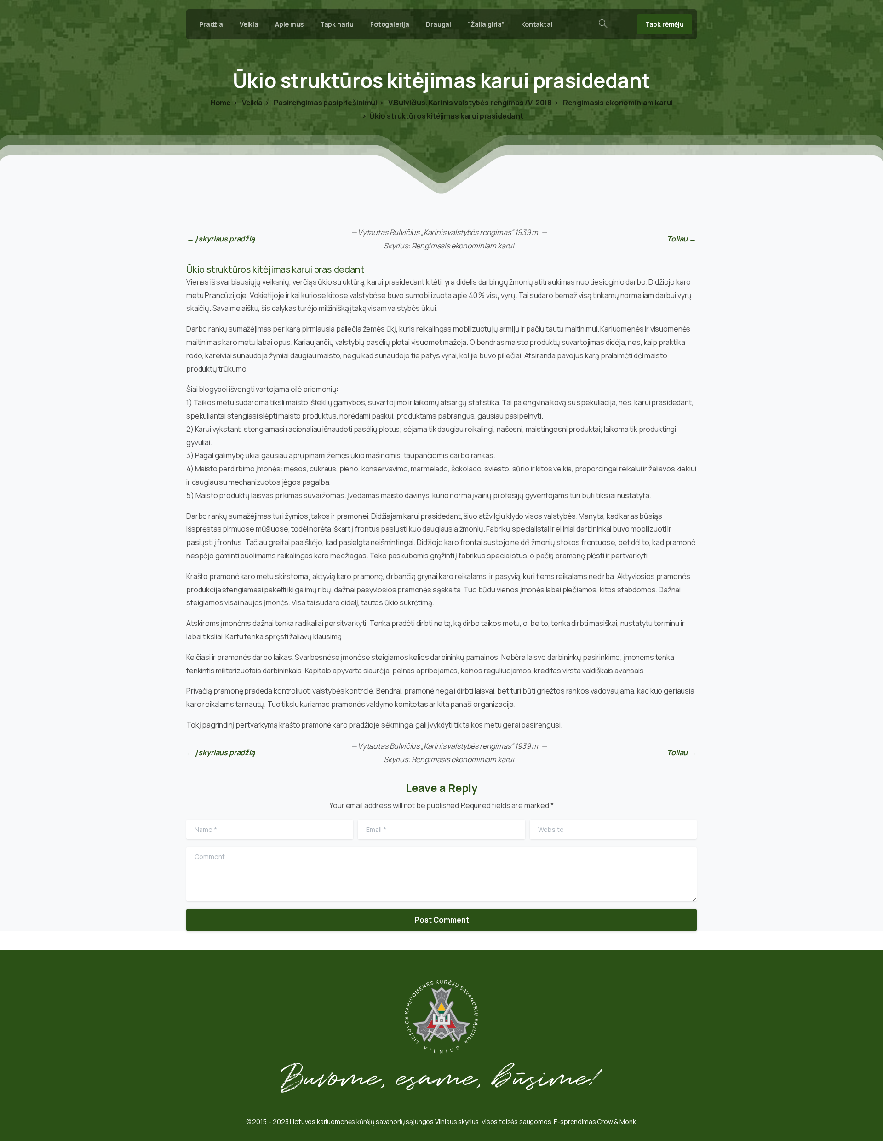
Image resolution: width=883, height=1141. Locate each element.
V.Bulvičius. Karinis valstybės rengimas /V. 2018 (469, 102)
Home (220, 102)
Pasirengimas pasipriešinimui (324, 102)
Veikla (252, 102)
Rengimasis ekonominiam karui (617, 102)
